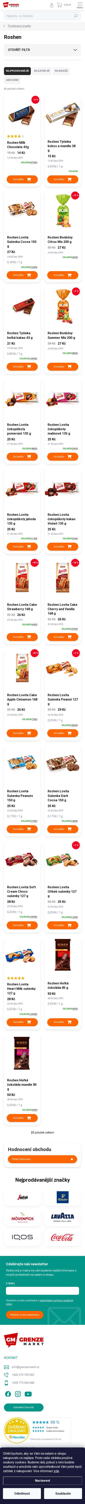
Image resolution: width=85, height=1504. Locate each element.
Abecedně (12, 80)
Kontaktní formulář (24, 1407)
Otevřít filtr (19, 50)
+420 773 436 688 (23, 1382)
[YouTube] (28, 1393)
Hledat (75, 16)
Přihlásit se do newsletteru (24, 1314)
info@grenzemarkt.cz (25, 1367)
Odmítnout (22, 1493)
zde (56, 1471)
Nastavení (42, 1481)
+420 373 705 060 (23, 1374)
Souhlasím (63, 1493)
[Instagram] (17, 1393)
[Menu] (80, 5)
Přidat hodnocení (21, 1159)
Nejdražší (61, 70)
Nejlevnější (42, 70)
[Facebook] (7, 1393)
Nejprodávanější (17, 70)
